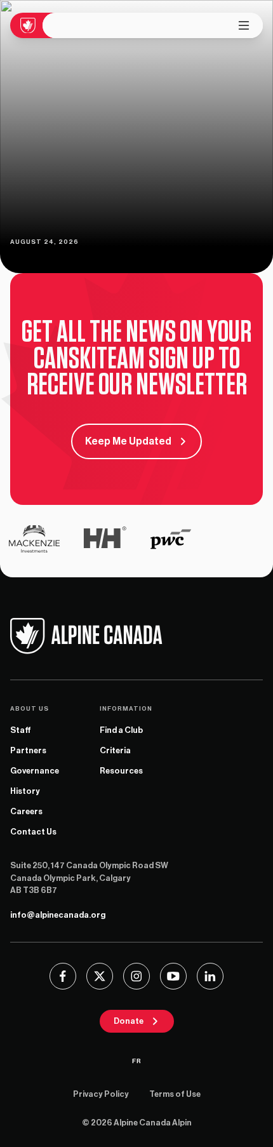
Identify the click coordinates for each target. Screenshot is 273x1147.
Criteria (115, 750)
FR (137, 1061)
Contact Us (33, 832)
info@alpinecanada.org (57, 915)
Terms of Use (175, 1094)
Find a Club (121, 730)
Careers (26, 811)
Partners (28, 750)
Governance (34, 771)
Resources (121, 771)
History (25, 791)
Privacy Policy (101, 1094)
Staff (20, 730)
